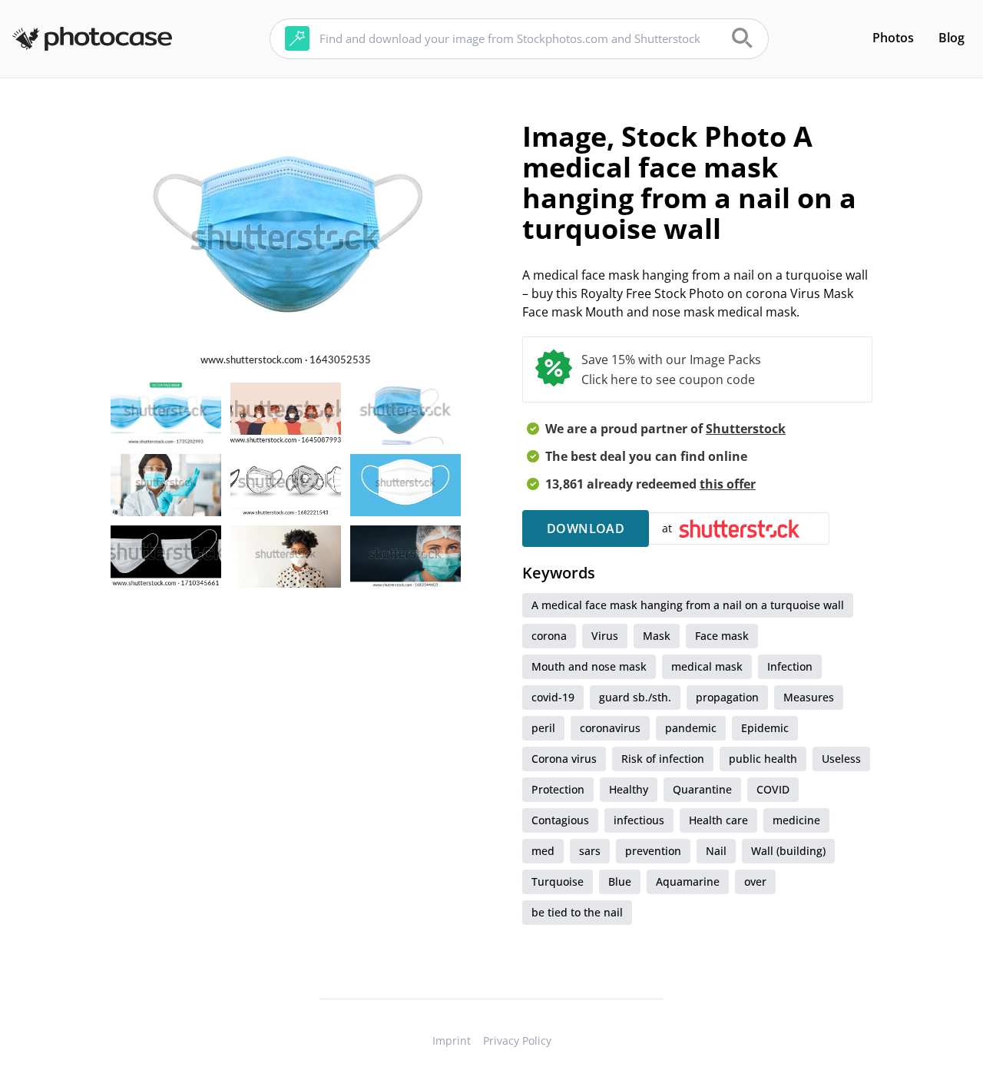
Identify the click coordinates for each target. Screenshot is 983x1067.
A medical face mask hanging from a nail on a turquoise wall (687, 605)
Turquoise (557, 881)
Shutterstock (746, 428)
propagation (727, 697)
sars (590, 850)
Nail (716, 850)
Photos (893, 37)
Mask (656, 635)
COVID (772, 789)
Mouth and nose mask (589, 666)
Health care (718, 820)
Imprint (451, 1040)
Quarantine (702, 789)
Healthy (628, 789)
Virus (604, 635)
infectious (639, 820)
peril (543, 728)
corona (549, 635)
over (755, 881)
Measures (808, 697)
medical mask (707, 666)
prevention (653, 850)
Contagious (560, 820)
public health (763, 758)
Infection (790, 666)
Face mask (722, 635)
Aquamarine (688, 881)
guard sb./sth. (635, 697)
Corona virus (564, 758)
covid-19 (552, 697)
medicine (796, 820)
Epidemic (765, 728)
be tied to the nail (577, 912)
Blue (619, 881)
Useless (841, 758)
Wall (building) (788, 850)
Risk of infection (662, 758)
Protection (557, 789)
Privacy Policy (517, 1040)
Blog (951, 37)
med (542, 850)
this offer (728, 484)
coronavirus (610, 728)
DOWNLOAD (585, 528)
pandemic (691, 728)
